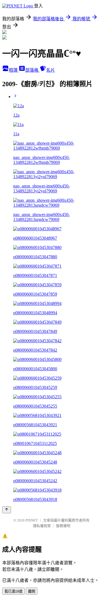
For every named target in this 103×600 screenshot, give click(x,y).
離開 (31, 591)
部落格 (32, 70)
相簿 (14, 70)
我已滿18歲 (13, 591)
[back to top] (6, 509)
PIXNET (32, 520)
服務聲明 (63, 526)
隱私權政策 (42, 526)
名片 (50, 70)
